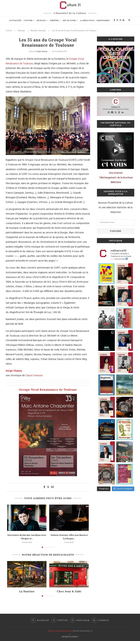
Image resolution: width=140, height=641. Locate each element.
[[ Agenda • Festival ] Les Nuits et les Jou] (124, 429)
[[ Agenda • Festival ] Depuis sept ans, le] (124, 318)
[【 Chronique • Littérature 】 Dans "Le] (106, 451)
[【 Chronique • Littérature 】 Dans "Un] (106, 362)
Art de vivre (69, 20)
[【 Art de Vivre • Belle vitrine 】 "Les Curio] (106, 474)
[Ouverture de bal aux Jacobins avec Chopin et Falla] (26, 518)
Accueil (9, 30)
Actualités (15, 20)
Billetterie (116, 182)
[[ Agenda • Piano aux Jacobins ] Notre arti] (106, 295)
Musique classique (38, 30)
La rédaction (87, 20)
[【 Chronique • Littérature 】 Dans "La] (124, 273)
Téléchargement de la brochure (116, 178)
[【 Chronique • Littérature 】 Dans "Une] (124, 362)
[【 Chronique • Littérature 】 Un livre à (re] (106, 407)
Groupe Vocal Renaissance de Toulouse (48, 389)
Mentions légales (55, 631)
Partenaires (103, 20)
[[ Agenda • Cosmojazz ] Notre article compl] (124, 384)
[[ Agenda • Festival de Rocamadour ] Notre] (106, 429)
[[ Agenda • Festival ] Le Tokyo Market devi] (106, 273)
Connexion (67, 631)
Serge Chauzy (41, 51)
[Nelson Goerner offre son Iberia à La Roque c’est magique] (69, 518)
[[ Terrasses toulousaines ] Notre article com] (124, 451)
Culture (28, 20)
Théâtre (54, 20)
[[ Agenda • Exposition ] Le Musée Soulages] (106, 384)
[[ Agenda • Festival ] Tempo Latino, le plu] (124, 474)
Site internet (116, 173)
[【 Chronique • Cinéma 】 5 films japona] (106, 318)
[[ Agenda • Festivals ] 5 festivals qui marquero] (106, 340)
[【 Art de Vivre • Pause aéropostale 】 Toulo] (124, 407)
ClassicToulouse (34, 375)
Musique (41, 20)
